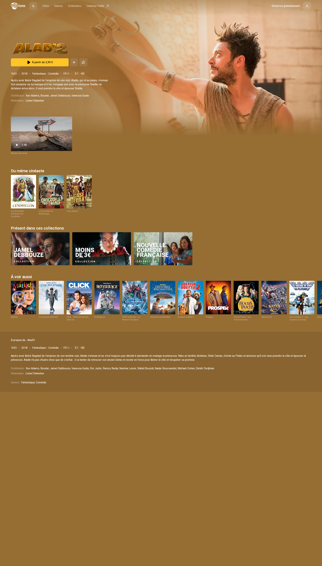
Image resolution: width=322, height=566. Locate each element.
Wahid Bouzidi (145, 368)
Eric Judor (96, 368)
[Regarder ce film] (41, 134)
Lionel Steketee (34, 101)
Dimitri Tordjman (205, 368)
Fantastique (39, 74)
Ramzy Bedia (110, 368)
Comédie (53, 74)
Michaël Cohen (186, 368)
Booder (44, 96)
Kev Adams (32, 96)
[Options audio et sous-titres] (68, 74)
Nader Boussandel (165, 368)
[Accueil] (18, 6)
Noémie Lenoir (127, 368)
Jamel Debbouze (60, 96)
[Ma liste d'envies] (74, 62)
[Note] (83, 62)
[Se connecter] (307, 6)
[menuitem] (33, 6)
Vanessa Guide (80, 96)
